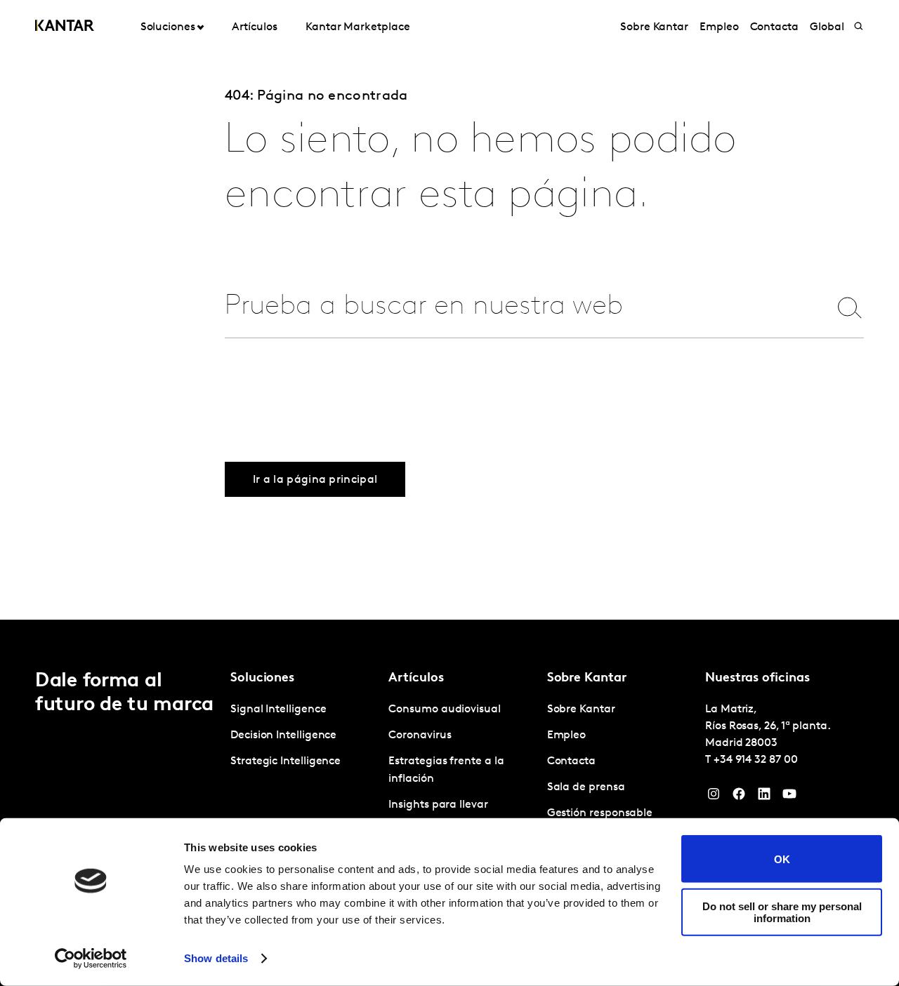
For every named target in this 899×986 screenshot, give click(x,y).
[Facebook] (738, 797)
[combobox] (518, 307)
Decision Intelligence (283, 735)
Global (827, 27)
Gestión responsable (599, 813)
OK (782, 859)
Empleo (719, 27)
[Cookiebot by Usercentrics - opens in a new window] (90, 958)
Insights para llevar (437, 805)
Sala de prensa (586, 787)
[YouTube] (789, 797)
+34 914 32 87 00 (756, 760)
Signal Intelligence (278, 709)
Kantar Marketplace (358, 27)
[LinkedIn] (764, 797)
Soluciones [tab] (167, 27)
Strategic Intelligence (285, 761)
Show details (216, 958)
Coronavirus (419, 735)
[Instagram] (713, 797)
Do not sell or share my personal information (782, 912)
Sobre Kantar (654, 27)
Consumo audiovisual (444, 709)
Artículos (254, 27)
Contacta (774, 27)
